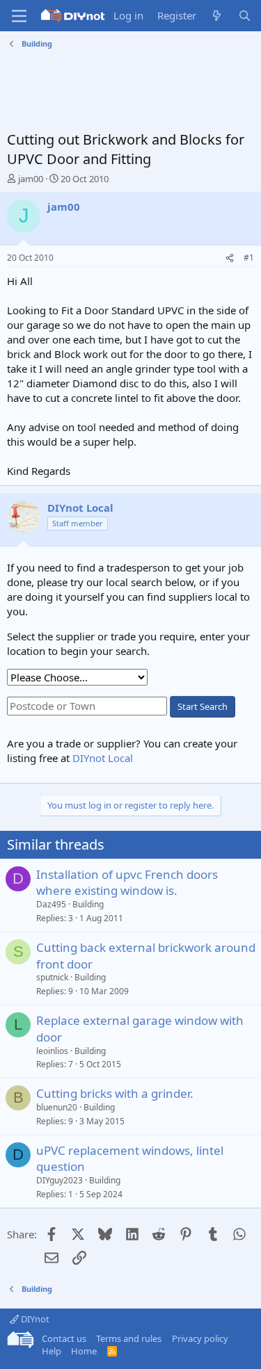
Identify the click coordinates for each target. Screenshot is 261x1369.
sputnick (52, 977)
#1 (249, 258)
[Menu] (19, 16)
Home (84, 1351)
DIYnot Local (102, 758)
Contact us (64, 1338)
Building (88, 904)
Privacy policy (200, 1338)
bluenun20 (56, 1107)
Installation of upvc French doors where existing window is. (127, 882)
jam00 (30, 178)
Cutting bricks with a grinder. (114, 1093)
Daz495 (51, 904)
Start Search (202, 706)
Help (51, 1351)
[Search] (244, 16)
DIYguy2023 (59, 1180)
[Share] (230, 258)
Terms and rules (128, 1338)
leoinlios (52, 1051)
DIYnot (34, 1319)
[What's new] (216, 16)
